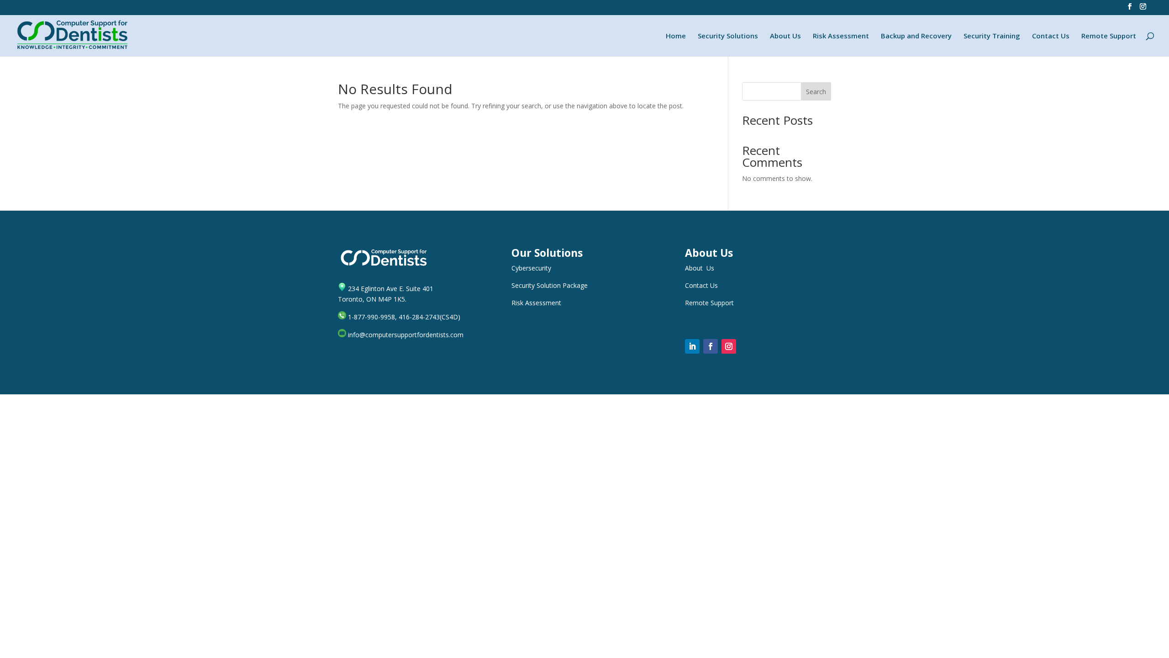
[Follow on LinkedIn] (692, 346)
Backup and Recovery (916, 36)
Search (816, 91)
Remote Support (1108, 36)
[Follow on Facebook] (710, 346)
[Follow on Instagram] (728, 346)
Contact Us (1050, 36)
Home (676, 36)
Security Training (992, 36)
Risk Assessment (841, 36)
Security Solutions (728, 36)
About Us (785, 36)
